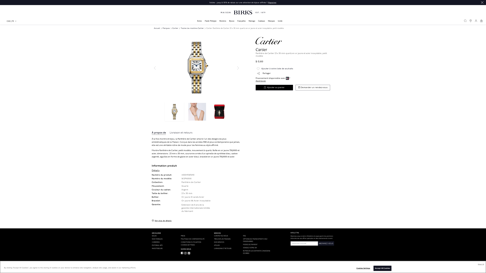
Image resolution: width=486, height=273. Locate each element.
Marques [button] (271, 21)
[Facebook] (182, 253)
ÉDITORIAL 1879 (157, 245)
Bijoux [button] (231, 21)
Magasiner (272, 3)
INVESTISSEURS (157, 248)
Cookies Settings (188, 245)
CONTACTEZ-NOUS (221, 236)
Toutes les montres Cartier (192, 28)
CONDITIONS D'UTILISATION (191, 242)
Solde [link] (280, 21)
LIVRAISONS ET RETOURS (222, 248)
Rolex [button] (199, 21)
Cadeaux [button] (261, 21)
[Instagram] (185, 253)
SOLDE (154, 236)
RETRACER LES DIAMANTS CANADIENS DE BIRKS (256, 252)
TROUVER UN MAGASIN (222, 239)
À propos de (159, 132)
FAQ (244, 236)
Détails (155, 170)
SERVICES (217, 233)
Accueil (157, 28)
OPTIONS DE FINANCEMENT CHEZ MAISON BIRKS (255, 240)
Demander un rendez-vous (314, 87)
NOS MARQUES (157, 239)
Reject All (481, 264)
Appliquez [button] (261, 81)
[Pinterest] (189, 253)
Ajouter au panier (276, 87)
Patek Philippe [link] (210, 21)
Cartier (175, 28)
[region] (243, 267)
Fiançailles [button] (241, 21)
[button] (482, 2)
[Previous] (155, 68)
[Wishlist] (258, 68)
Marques (166, 28)
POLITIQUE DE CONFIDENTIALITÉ (193, 239)
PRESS (183, 236)
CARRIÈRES (156, 242)
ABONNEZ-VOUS (326, 243)
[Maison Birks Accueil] (243, 11)
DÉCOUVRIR (156, 233)
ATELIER (217, 245)
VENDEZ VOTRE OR (250, 248)
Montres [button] (222, 21)
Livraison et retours (181, 132)
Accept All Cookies (382, 268)
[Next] (238, 68)
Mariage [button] (252, 21)
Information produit (164, 165)
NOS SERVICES (219, 242)
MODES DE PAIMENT (250, 245)
